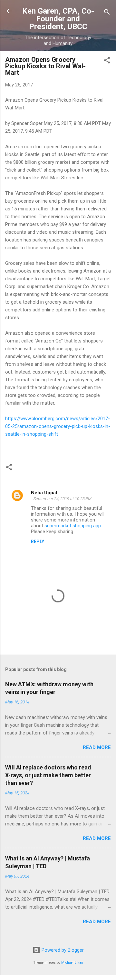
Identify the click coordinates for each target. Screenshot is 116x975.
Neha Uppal (44, 493)
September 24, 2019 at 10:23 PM (63, 498)
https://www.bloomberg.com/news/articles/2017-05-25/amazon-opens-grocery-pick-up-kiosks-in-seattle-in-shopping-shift (57, 426)
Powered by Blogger (62, 950)
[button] (107, 61)
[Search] (107, 13)
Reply (37, 541)
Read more (97, 747)
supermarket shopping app (72, 526)
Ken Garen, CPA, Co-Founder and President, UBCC (58, 18)
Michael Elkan (72, 962)
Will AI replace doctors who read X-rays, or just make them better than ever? (48, 775)
